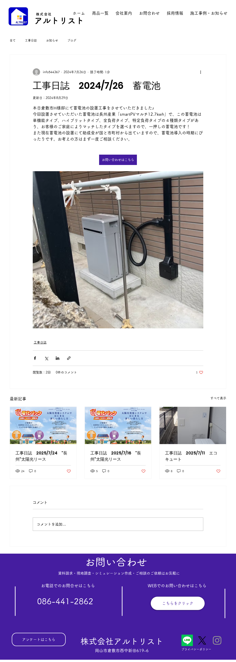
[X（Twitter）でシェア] (46, 358)
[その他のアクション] (200, 72)
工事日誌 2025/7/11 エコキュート (191, 456)
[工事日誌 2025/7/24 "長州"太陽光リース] (43, 425)
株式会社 (44, 14)
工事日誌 (31, 40)
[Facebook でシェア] (35, 358)
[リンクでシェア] (69, 358)
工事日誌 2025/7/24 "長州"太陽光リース (41, 456)
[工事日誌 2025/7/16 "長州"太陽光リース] (118, 425)
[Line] (187, 640)
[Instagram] (217, 640)
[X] (202, 640)
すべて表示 (218, 398)
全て (13, 40)
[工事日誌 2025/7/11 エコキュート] (192, 425)
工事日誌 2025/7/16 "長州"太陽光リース (115, 456)
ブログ (71, 40)
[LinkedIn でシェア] (57, 358)
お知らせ (52, 40)
